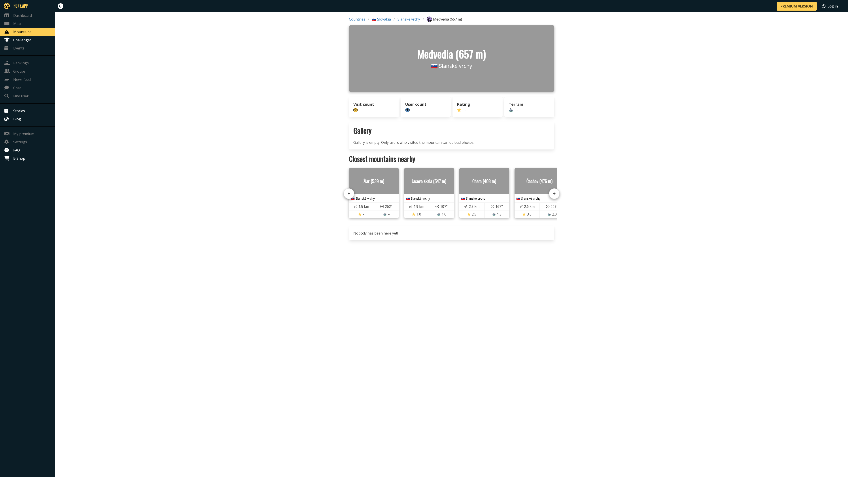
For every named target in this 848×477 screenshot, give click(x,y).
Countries (357, 19)
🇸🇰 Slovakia (381, 19)
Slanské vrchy (409, 19)
